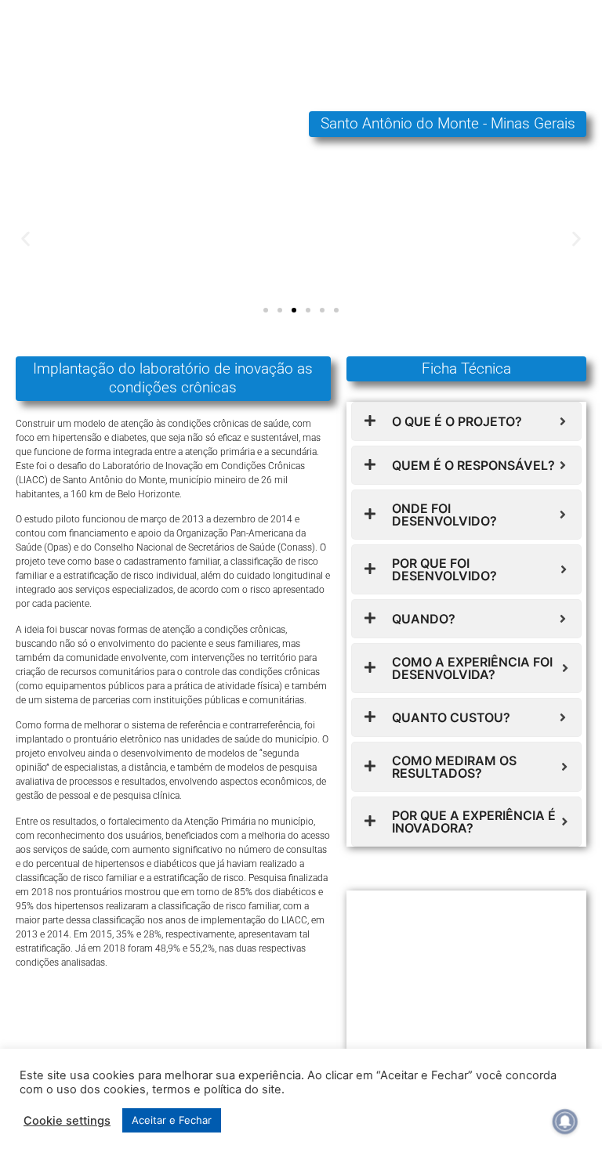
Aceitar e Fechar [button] (172, 1120)
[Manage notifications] (565, 1121)
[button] (25, 238)
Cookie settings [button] (67, 1121)
